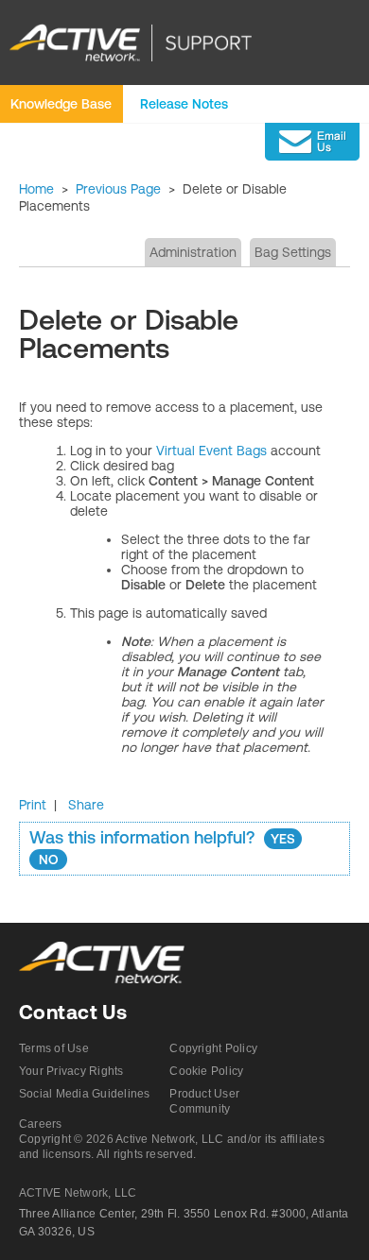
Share (86, 804)
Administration (193, 252)
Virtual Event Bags (211, 450)
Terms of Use (54, 1048)
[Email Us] (312, 142)
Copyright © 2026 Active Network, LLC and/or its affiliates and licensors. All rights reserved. (172, 1146)
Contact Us (73, 1012)
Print (32, 804)
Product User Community (204, 1101)
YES (283, 838)
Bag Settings (293, 252)
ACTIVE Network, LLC (78, 1193)
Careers (40, 1124)
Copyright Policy (213, 1048)
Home (36, 188)
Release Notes (184, 103)
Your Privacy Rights (71, 1071)
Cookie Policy (206, 1071)
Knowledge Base (61, 103)
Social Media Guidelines (84, 1093)
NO (49, 859)
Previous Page (118, 188)
